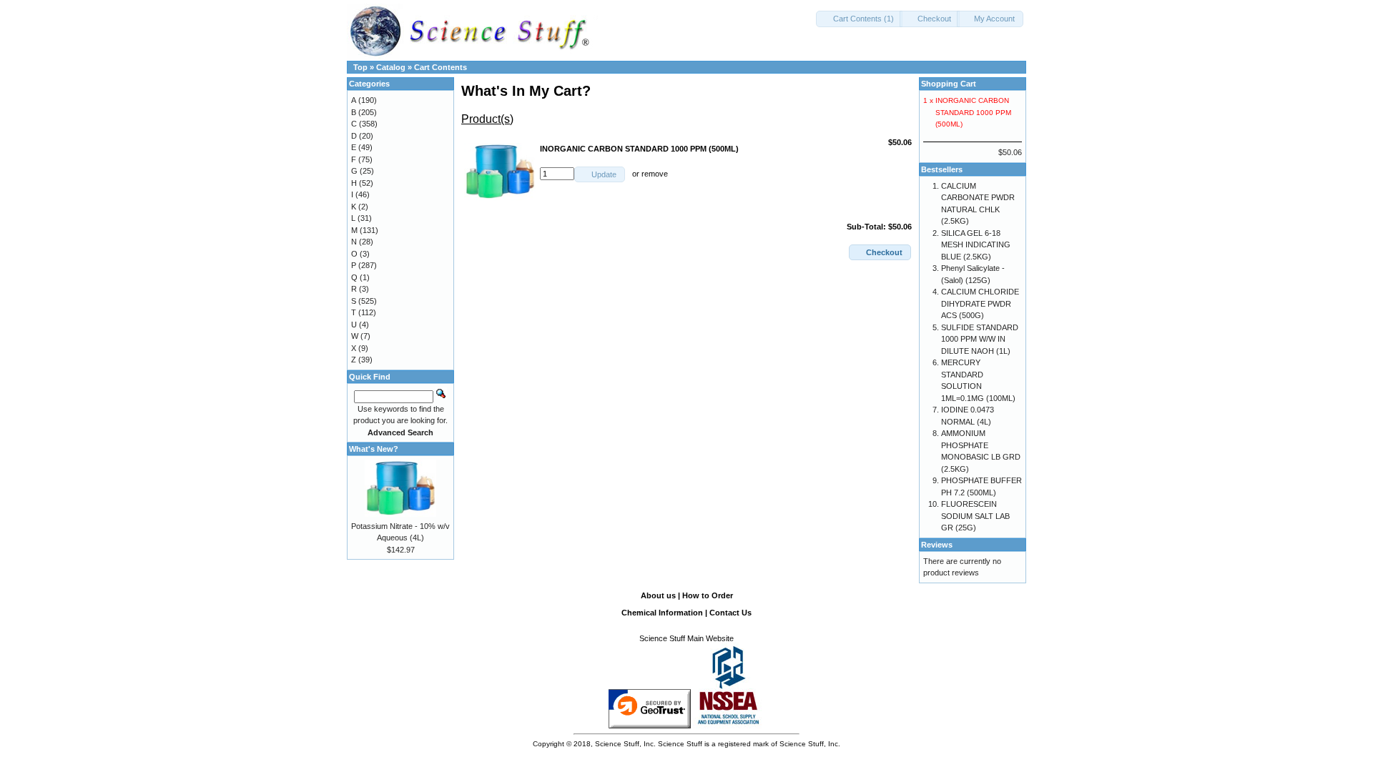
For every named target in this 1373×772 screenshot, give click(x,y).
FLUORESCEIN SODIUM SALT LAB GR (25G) (975, 516)
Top (360, 67)
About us (658, 595)
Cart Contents (440, 67)
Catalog (390, 67)
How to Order (707, 595)
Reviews (937, 544)
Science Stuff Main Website (686, 638)
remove (654, 173)
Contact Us (730, 612)
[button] (859, 19)
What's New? (373, 449)
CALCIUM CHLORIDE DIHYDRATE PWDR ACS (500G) (980, 303)
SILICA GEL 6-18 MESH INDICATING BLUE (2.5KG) (975, 245)
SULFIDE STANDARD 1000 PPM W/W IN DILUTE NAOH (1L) (979, 339)
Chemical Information (662, 612)
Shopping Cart (948, 83)
